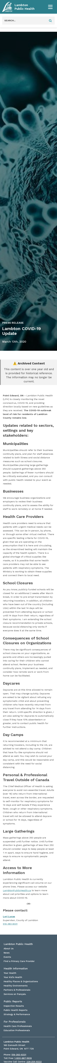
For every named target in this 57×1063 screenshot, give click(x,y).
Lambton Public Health (24, 6)
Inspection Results (14, 1006)
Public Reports (13, 1001)
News (7, 952)
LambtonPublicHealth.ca (17, 890)
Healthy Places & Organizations (21, 981)
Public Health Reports (15, 1010)
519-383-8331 (10, 923)
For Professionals (15, 1021)
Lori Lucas (9, 916)
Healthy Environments (15, 985)
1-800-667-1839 (23, 1058)
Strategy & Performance (17, 1014)
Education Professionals (17, 1030)
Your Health (10, 973)
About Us (8, 948)
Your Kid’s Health (13, 977)
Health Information (16, 968)
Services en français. (15, 994)
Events (7, 957)
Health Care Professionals (18, 1026)
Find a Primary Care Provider (19, 961)
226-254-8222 (34, 1061)
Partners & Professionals (17, 990)
